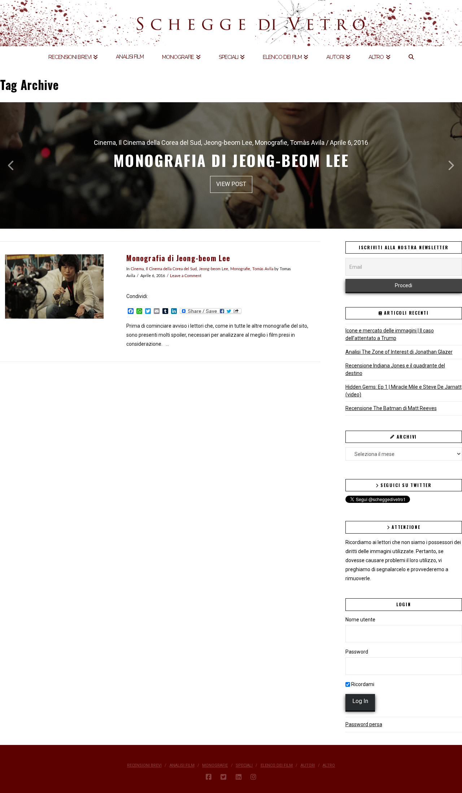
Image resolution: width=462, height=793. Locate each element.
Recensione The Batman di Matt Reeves (391, 408)
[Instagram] (253, 777)
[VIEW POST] (54, 286)
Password (356, 652)
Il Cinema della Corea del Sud (171, 269)
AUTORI (308, 765)
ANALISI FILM (182, 765)
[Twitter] (223, 777)
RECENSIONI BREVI (144, 765)
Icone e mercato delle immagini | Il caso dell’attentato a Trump (389, 334)
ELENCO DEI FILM (277, 765)
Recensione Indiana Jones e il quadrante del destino (395, 369)
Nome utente (360, 619)
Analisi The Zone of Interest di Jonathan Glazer (399, 352)
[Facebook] (209, 777)
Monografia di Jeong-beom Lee (178, 258)
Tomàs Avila (262, 269)
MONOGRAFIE (215, 765)
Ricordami (362, 684)
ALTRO (329, 765)
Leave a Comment (185, 276)
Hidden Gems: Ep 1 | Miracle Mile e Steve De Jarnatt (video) (403, 390)
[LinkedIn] (238, 777)
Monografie (240, 269)
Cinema (137, 269)
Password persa (363, 724)
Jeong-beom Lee (213, 269)
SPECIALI (244, 765)
